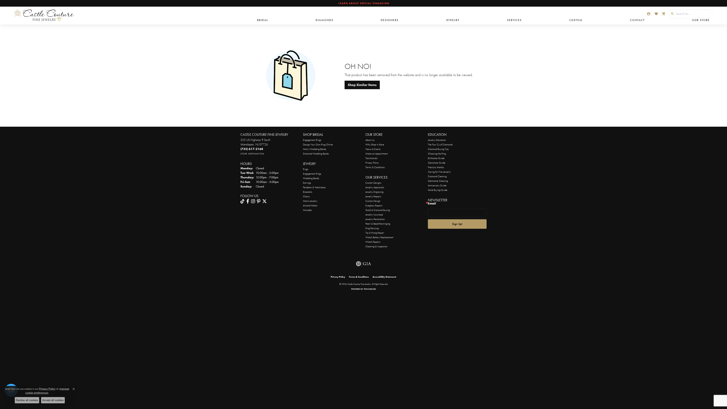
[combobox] (693, 13)
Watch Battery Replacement (379, 237)
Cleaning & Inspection (376, 246)
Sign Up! (457, 224)
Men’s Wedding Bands (314, 149)
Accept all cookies (53, 400)
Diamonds (324, 20)
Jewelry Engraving (374, 192)
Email (432, 203)
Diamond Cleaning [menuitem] (437, 176)
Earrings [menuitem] (307, 182)
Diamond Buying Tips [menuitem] (438, 149)
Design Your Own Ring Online (318, 144)
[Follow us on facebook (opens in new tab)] (247, 201)
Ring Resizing (372, 228)
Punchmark (370, 289)
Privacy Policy (372, 162)
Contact (637, 20)
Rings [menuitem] (305, 169)
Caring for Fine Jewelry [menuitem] (439, 171)
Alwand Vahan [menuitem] (310, 205)
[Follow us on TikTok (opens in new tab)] (242, 201)
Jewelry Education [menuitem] (437, 140)
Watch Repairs (372, 242)
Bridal (262, 20)
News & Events (373, 149)
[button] (648, 14)
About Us (369, 140)
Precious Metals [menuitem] (436, 167)
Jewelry (452, 20)
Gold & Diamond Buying (377, 210)
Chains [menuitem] (306, 196)
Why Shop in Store (374, 144)
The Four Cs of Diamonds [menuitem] (440, 144)
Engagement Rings (312, 140)
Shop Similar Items (362, 85)
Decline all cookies (27, 400)
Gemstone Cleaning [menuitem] (438, 181)
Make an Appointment (376, 153)
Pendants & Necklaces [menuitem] (314, 187)
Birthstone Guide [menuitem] (436, 158)
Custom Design (372, 201)
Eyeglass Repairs (373, 205)
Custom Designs (373, 182)
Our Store (701, 20)
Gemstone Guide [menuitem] (436, 162)
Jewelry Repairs (373, 196)
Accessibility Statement (384, 276)
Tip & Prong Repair (374, 232)
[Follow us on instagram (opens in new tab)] (253, 201)
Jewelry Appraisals (374, 187)
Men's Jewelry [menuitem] (310, 201)
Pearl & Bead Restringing (377, 223)
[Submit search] (671, 13)
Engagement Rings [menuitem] (312, 173)
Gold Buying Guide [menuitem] (437, 190)
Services (514, 20)
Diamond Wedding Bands (316, 153)
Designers (390, 20)
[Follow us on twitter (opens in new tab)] (264, 201)
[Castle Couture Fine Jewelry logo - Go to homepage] (40, 15)
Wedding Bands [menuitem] (311, 178)
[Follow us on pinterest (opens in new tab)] (258, 201)
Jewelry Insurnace (374, 214)
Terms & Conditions (375, 167)
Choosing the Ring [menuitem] (437, 153)
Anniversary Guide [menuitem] (437, 185)
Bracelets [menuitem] (307, 192)
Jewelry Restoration (375, 219)
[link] (363, 3)
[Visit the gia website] (363, 264)
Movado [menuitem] (307, 210)
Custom (576, 20)
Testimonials (371, 158)
